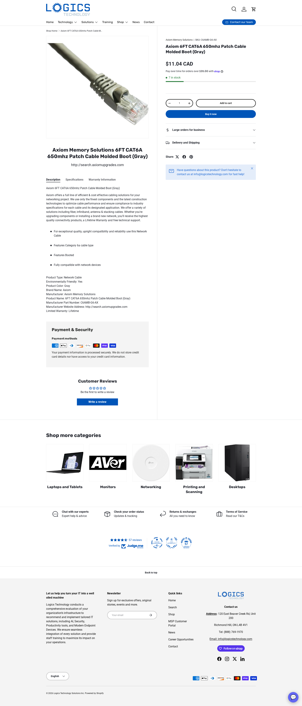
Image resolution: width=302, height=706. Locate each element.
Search (172, 607)
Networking (151, 487)
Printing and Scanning (194, 489)
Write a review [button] (97, 402)
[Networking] (151, 462)
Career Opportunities (180, 639)
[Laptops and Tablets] (64, 462)
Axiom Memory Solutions (179, 39)
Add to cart (226, 103)
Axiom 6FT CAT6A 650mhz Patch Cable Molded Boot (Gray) (82, 31)
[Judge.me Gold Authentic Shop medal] (171, 542)
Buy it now (211, 114)
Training (107, 22)
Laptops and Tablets (64, 487)
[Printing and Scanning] (194, 462)
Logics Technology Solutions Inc (69, 693)
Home (50, 22)
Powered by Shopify (94, 693)
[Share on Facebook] (184, 156)
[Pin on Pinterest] (191, 156)
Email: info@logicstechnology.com (231, 639)
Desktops (237, 487)
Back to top (151, 572)
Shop (120, 22)
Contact (149, 22)
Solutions (87, 22)
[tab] (53, 179)
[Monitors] (107, 462)
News (136, 22)
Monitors (108, 487)
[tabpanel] (97, 249)
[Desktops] (237, 462)
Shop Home (51, 31)
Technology (65, 22)
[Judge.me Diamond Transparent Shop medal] (157, 542)
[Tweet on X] (177, 156)
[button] (254, 9)
